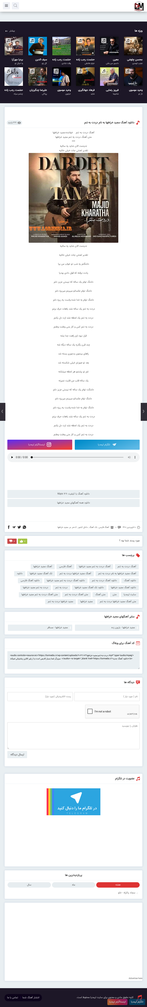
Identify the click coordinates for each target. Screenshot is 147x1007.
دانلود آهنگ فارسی (30, 581)
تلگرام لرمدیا (104, 445)
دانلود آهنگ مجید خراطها (123, 588)
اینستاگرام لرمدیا (37, 445)
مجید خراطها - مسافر (57, 628)
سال (29, 885)
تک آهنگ (93, 527)
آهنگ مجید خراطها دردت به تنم (75, 574)
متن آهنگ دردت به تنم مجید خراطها (40, 595)
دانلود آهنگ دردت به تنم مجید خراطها (66, 581)
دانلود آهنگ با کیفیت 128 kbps (74, 494)
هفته (117, 885)
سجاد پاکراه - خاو (126, 893)
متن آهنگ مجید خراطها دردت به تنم (118, 602)
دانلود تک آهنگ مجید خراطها (89, 588)
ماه (73, 885)
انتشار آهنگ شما (30, 998)
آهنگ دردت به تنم (127, 567)
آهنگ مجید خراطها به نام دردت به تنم (117, 574)
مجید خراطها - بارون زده (123, 628)
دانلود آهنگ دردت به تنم (104, 581)
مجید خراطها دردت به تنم (60, 602)
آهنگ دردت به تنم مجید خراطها (94, 567)
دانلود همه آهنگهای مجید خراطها (73, 503)
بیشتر (12, 31)
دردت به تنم (61, 588)
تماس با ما (12, 998)
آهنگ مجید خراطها (42, 567)
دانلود (20, 574)
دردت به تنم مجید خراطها (35, 588)
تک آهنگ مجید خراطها (41, 574)
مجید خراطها (63, 527)
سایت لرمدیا (130, 595)
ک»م (74, 527)
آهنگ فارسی (104, 527)
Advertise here (135, 978)
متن (115, 595)
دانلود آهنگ (130, 581)
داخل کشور (83, 527)
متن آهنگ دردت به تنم (76, 595)
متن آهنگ (100, 595)
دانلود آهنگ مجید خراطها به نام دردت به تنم (109, 122)
